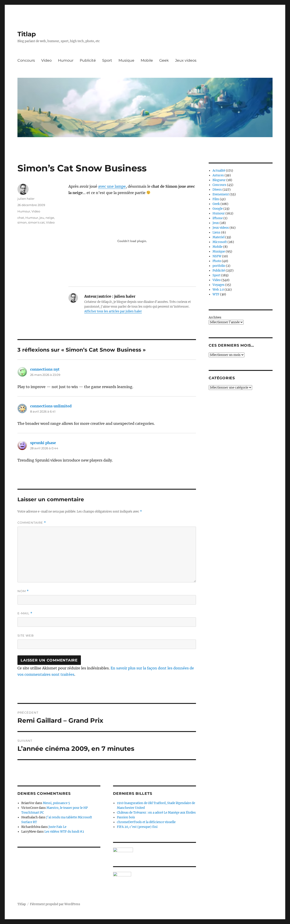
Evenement (221, 194)
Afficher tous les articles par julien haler (113, 311)
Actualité (219, 171)
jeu (41, 217)
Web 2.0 (218, 290)
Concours (26, 60)
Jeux (216, 223)
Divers (217, 190)
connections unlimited (51, 406)
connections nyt (45, 369)
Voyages (219, 285)
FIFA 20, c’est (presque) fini (137, 827)
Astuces (218, 175)
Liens (216, 232)
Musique (126, 60)
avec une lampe (112, 186)
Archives (215, 317)
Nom (23, 591)
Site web (25, 635)
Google (218, 209)
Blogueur (219, 180)
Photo (217, 261)
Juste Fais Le (57, 827)
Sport (107, 60)
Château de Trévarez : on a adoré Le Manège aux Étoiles (156, 813)
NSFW (217, 256)
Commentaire (31, 523)
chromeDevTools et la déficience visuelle (146, 822)
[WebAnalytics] (154, 874)
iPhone (218, 218)
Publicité (88, 60)
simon (22, 222)
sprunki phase (43, 442)
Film (216, 199)
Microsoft (220, 242)
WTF (216, 294)
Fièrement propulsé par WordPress (55, 904)
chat (20, 217)
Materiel (219, 237)
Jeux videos (185, 60)
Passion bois (126, 817)
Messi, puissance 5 (56, 803)
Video (46, 60)
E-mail (24, 613)
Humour (65, 60)
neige (50, 217)
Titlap (26, 34)
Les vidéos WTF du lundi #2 (64, 832)
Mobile (147, 60)
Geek (164, 60)
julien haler (25, 198)
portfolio (219, 266)
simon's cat (36, 222)
